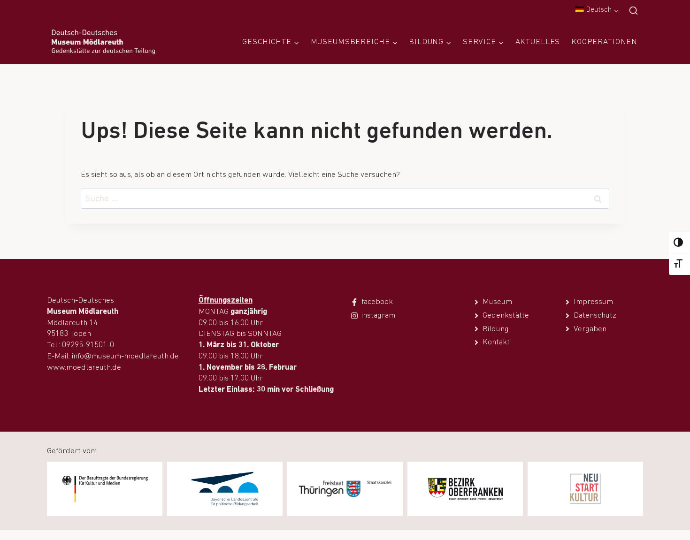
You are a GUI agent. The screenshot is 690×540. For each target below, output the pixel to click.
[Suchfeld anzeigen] (633, 11)
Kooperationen (604, 42)
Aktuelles (537, 42)
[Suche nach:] (345, 199)
